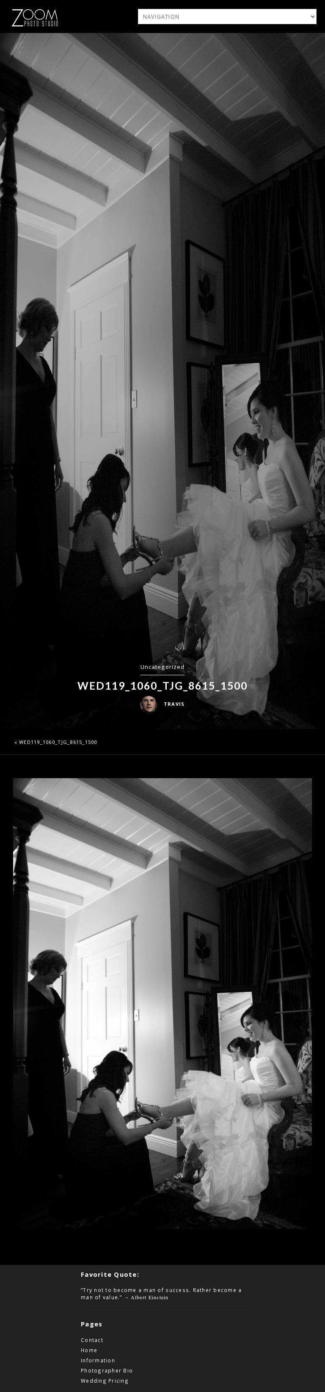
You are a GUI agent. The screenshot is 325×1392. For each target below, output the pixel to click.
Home (89, 1350)
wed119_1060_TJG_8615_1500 (58, 742)
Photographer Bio (107, 1370)
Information (98, 1360)
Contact (92, 1340)
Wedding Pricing (105, 1380)
